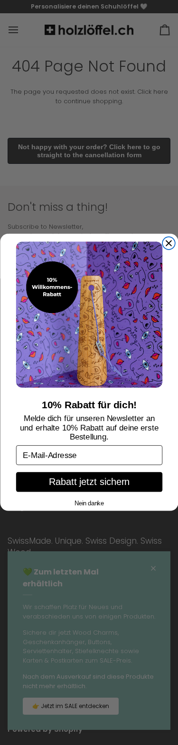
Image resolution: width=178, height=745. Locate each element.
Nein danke (89, 503)
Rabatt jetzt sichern (89, 482)
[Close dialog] (168, 243)
